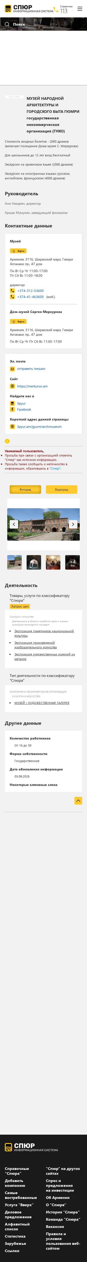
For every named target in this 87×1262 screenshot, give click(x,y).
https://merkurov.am (32, 386)
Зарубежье (15, 1243)
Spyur (21, 403)
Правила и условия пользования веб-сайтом (63, 1241)
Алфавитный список (17, 1226)
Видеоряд (61, 489)
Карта (21, 250)
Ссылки (12, 1250)
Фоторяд (25, 489)
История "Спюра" (63, 1212)
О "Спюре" (56, 1204)
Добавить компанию (15, 1183)
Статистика (15, 1236)
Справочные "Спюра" (17, 1171)
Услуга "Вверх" (19, 1204)
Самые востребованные (21, 1195)
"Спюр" (55, 468)
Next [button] (73, 524)
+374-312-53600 (30, 290)
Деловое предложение (18, 1214)
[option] (43, 524)
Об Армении (58, 1197)
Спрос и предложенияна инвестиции (60, 1185)
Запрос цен (20, 606)
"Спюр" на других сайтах (63, 1171)
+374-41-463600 (36, 296)
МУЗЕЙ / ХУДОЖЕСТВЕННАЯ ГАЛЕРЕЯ (41, 703)
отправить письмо (31, 368)
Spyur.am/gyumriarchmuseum (39, 426)
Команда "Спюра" (63, 1219)
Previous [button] (14, 524)
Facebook (24, 409)
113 (64, 10)
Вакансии (55, 1226)
